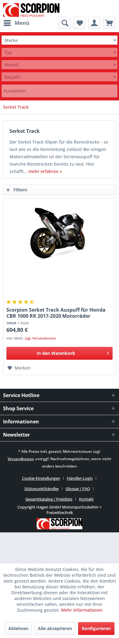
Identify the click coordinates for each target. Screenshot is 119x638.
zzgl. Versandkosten (40, 338)
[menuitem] (16, 23)
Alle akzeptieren (55, 628)
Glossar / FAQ (78, 488)
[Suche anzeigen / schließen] (64, 23)
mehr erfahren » (45, 171)
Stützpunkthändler (41, 488)
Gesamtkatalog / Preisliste (48, 499)
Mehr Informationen (82, 610)
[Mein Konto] (94, 23)
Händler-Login (80, 478)
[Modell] (59, 65)
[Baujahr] (59, 77)
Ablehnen (18, 628)
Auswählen (14, 91)
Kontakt (86, 499)
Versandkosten (21, 458)
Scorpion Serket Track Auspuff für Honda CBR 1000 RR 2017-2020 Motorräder (56, 313)
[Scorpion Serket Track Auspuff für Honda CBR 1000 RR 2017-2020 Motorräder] (59, 232)
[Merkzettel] (79, 23)
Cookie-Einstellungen (41, 478)
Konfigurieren (96, 628)
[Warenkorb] (109, 23)
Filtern (19, 190)
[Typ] (59, 52)
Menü (22, 22)
